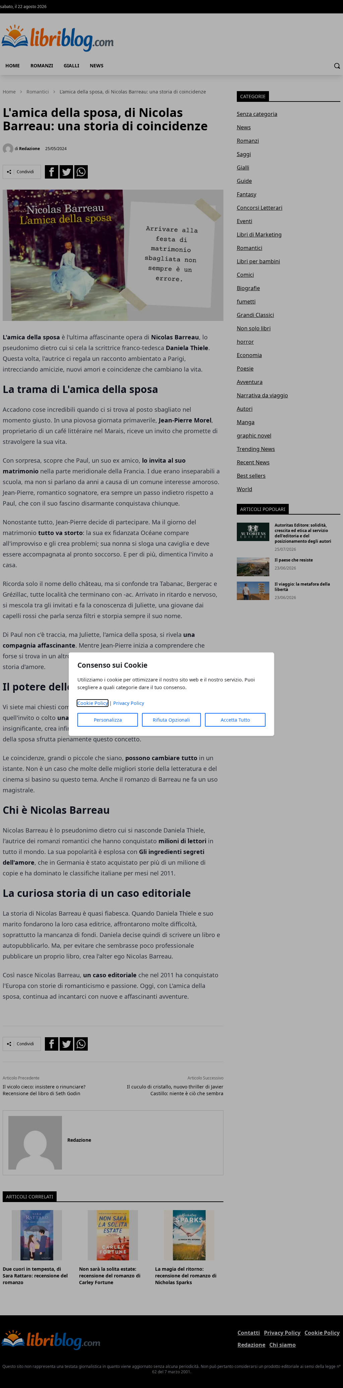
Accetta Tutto (235, 720)
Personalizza (108, 720)
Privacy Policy (128, 703)
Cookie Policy (92, 703)
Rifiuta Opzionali (171, 720)
